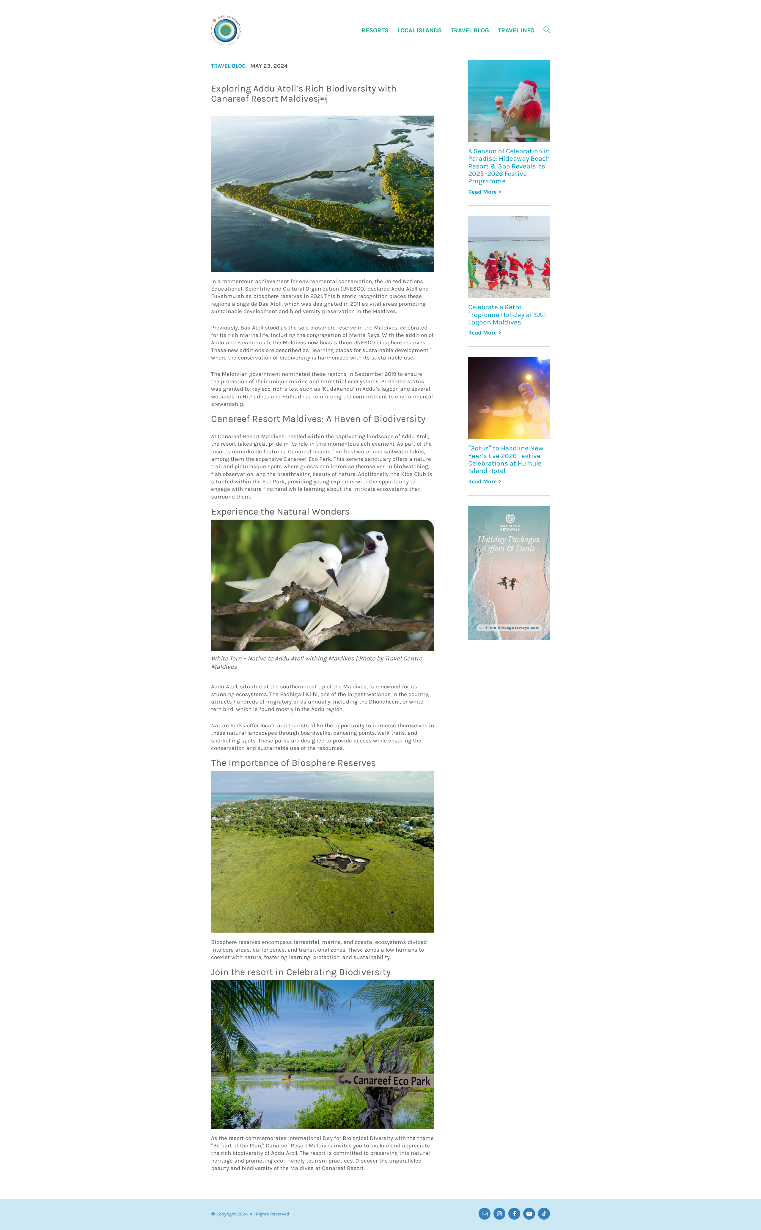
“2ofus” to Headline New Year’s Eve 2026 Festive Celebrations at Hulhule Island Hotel (505, 459)
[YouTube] (529, 1214)
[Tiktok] (544, 1214)
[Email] (484, 1214)
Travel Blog (228, 66)
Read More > (484, 192)
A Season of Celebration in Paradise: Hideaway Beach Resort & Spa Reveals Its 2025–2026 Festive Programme (509, 166)
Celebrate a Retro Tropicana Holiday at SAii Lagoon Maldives (507, 314)
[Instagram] (499, 1214)
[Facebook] (514, 1214)
